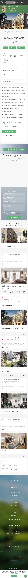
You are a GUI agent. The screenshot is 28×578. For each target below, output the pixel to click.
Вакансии (14, 502)
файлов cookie (14, 573)
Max (5, 47)
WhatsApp (21, 47)
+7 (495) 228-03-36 (14, 531)
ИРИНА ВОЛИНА (14, 484)
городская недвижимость (14, 522)
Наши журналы (14, 505)
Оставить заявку (9, 131)
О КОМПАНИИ (14, 480)
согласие (13, 212)
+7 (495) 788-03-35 (14, 42)
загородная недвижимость (14, 527)
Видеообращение (13, 6)
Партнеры (14, 515)
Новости (14, 512)
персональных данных (10, 213)
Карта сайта (8, 537)
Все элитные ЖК (19, 537)
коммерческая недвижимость (14, 533)
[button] (1, 21)
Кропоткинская (7, 256)
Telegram (12, 47)
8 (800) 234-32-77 (14, 568)
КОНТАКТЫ (14, 487)
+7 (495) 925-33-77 (14, 525)
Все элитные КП (14, 539)
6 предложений (12, 158)
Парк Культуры (14, 256)
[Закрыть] (26, 6)
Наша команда (14, 509)
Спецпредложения (14, 499)
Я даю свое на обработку (14, 213)
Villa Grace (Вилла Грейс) (9, 70)
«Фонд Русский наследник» (14, 492)
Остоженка (5, 60)
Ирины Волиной (12, 8)
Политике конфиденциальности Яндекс (14, 556)
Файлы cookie (14, 560)
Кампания (14, 495)
